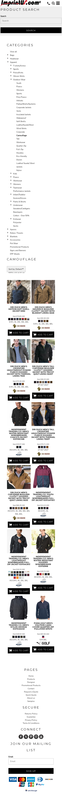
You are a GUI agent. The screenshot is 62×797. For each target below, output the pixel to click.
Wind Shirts (21, 128)
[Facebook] (21, 736)
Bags (12, 55)
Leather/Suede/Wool (25, 125)
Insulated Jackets (23, 114)
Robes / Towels (16, 233)
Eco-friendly (21, 156)
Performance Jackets (22, 191)
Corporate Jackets (23, 107)
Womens (20, 90)
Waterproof (21, 118)
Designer (31, 682)
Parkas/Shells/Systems (26, 104)
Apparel (13, 62)
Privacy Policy (31, 720)
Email (10, 756)
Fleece (19, 86)
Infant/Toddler (19, 194)
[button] (53, 3)
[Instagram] (36, 736)
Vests (18, 111)
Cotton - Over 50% (21, 215)
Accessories (15, 240)
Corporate (20, 132)
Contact (31, 688)
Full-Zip (19, 149)
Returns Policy (31, 713)
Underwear (18, 205)
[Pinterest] (31, 736)
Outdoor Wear (19, 79)
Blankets (13, 236)
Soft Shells (21, 121)
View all (13, 51)
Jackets (19, 167)
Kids (15, 173)
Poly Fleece (21, 97)
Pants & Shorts (19, 201)
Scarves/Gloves (19, 198)
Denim (19, 159)
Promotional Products (19, 247)
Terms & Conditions (31, 723)
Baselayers (17, 212)
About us (31, 698)
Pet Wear (14, 243)
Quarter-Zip (21, 146)
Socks (15, 226)
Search (3, 16)
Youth (18, 83)
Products (31, 679)
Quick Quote (31, 695)
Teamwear (17, 187)
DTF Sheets (15, 254)
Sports (16, 69)
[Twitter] (26, 736)
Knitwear (17, 219)
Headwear (14, 58)
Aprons (13, 229)
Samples (31, 701)
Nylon (19, 170)
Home (31, 676)
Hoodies (20, 153)
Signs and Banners (18, 250)
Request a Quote (31, 691)
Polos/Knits (18, 72)
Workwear (20, 142)
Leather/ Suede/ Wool (25, 163)
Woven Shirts (19, 76)
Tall (18, 139)
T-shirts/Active (19, 65)
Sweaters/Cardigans (21, 208)
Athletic (19, 100)
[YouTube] (41, 736)
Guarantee (31, 717)
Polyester (17, 222)
